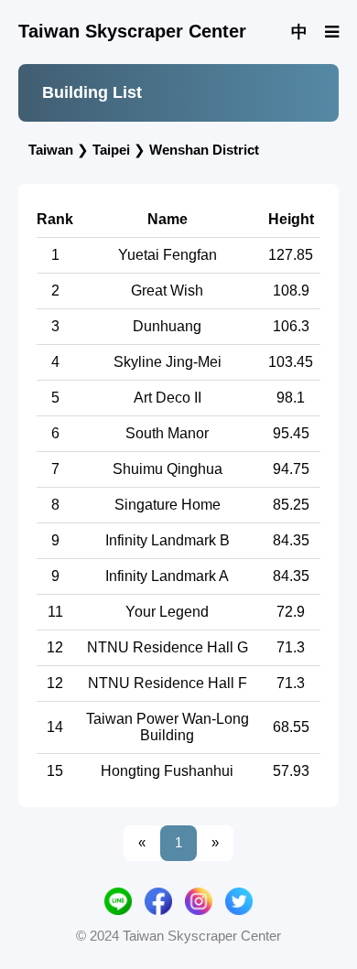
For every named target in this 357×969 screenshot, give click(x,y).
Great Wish (167, 290)
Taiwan (50, 149)
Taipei (111, 149)
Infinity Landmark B (167, 540)
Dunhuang (167, 326)
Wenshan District (204, 149)
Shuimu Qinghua (167, 469)
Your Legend (167, 611)
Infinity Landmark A (167, 576)
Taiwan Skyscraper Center (132, 31)
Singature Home (167, 504)
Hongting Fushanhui (167, 771)
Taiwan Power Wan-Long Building (167, 727)
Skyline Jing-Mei (168, 362)
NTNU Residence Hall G (167, 647)
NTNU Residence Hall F (167, 683)
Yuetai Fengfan (167, 255)
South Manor (167, 433)
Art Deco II (167, 397)
